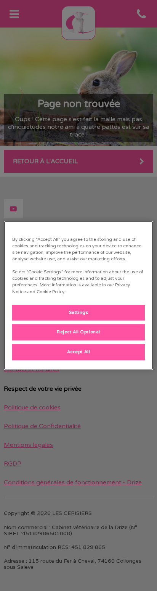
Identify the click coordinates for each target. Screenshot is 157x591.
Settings (78, 312)
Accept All (78, 352)
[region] (78, 295)
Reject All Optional (78, 332)
